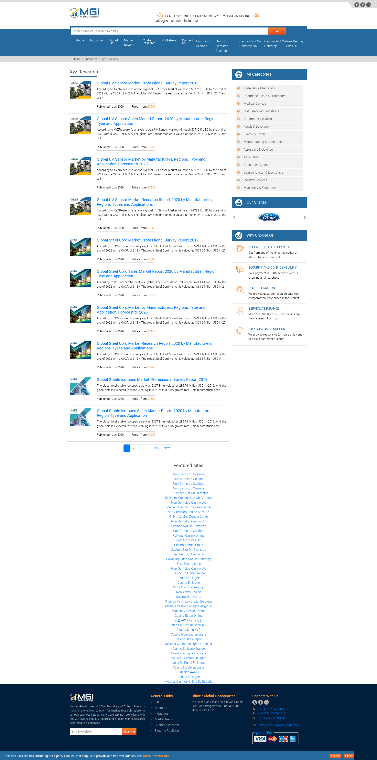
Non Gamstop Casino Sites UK (188, 512)
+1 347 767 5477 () (271, 709)
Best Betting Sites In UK (188, 554)
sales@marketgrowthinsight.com (177, 21)
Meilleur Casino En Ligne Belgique (188, 606)
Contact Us (187, 42)
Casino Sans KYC (188, 630)
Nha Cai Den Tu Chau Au (189, 625)
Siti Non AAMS (188, 672)
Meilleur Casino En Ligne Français (188, 644)
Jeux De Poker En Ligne (188, 663)
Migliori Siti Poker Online (188, 611)
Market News (164, 719)
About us (161, 708)
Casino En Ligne (189, 578)
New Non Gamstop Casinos (222, 46)
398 (156, 448)
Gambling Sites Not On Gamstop (188, 559)
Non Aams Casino (188, 592)
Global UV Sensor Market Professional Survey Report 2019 (148, 83)
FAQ (157, 702)
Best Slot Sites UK (188, 540)
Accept (335, 756)
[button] (234, 217)
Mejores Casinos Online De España (189, 681)
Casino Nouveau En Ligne (188, 634)
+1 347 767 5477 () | (177, 15)
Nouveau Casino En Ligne (188, 658)
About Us (114, 42)
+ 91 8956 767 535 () (235, 15)
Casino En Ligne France (188, 573)
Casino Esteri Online (188, 615)
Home (81, 40)
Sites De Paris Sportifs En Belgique (188, 601)
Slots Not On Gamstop (188, 587)
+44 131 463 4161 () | (206, 15)
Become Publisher (167, 731)
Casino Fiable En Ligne (188, 667)
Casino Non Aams (188, 597)
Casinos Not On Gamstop (188, 526)
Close (348, 756)
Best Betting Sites (189, 564)
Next (167, 448)
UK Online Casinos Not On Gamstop (188, 498)
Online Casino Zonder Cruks (188, 517)
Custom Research (149, 42)
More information (156, 756)
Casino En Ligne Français (188, 653)
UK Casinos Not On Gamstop (188, 493)
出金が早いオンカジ (188, 620)
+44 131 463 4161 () (272, 713)
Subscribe (129, 731)
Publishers (90, 59)
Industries (97, 40)
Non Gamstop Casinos (188, 474)
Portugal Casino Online (188, 535)
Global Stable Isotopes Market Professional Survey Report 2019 (152, 379)
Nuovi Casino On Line (188, 479)
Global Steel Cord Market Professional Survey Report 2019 (148, 240)
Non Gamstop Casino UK (188, 502)
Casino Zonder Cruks (188, 545)
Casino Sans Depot (189, 639)
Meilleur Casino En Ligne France (189, 507)
